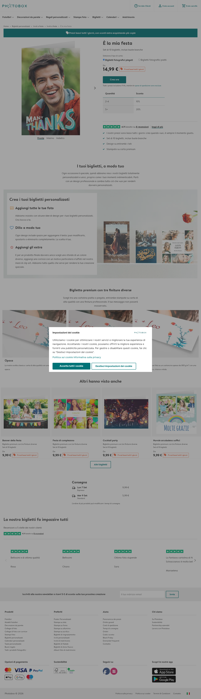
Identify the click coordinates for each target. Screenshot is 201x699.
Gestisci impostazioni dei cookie (113, 366)
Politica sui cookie (63, 357)
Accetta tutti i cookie (71, 365)
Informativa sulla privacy (87, 357)
